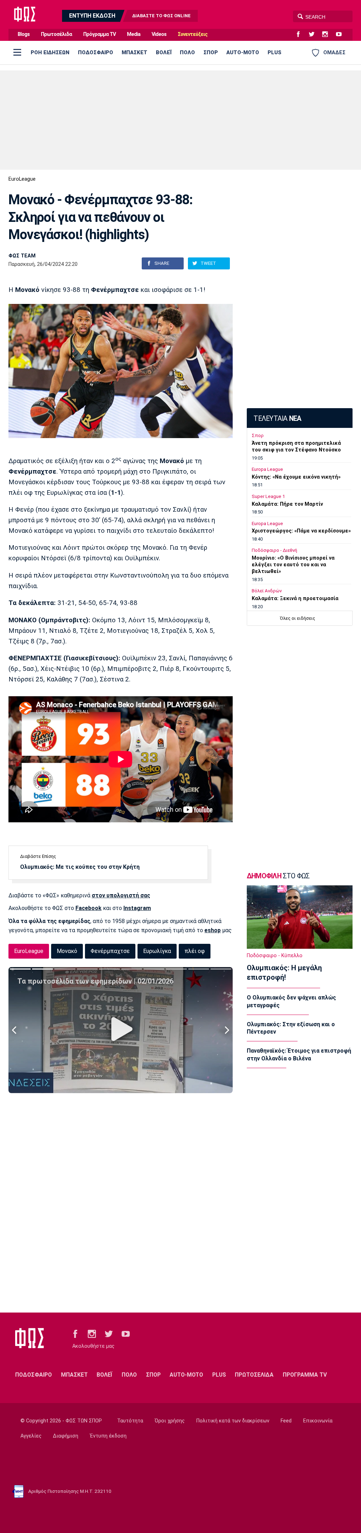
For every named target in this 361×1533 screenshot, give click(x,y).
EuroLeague (22, 179)
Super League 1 (268, 496)
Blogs (24, 34)
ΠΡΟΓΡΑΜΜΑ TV (305, 1374)
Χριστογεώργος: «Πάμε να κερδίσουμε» (301, 531)
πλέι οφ (194, 951)
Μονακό (67, 951)
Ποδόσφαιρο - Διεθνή (274, 550)
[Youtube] (341, 34)
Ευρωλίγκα (157, 951)
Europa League (267, 469)
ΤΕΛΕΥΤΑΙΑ (277, 419)
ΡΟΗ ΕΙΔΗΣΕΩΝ (50, 52)
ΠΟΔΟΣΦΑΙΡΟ (95, 52)
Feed (286, 1421)
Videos (159, 34)
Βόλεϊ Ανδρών (267, 590)
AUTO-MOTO (242, 52)
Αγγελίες (31, 1436)
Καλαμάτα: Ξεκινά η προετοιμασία (295, 599)
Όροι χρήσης (170, 1421)
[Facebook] (301, 34)
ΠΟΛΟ (187, 52)
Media (133, 34)
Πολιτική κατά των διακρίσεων (232, 1421)
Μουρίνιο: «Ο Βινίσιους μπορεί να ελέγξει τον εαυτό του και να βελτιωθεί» (293, 564)
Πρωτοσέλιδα (56, 34)
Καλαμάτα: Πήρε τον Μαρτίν (287, 504)
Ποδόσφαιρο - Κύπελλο (274, 956)
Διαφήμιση (65, 1436)
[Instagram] (328, 34)
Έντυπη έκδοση (108, 1436)
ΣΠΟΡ (210, 52)
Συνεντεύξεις (192, 34)
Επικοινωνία (317, 1421)
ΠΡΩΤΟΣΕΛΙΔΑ (254, 1374)
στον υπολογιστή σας (121, 895)
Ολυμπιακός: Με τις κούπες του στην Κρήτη (80, 867)
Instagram (137, 908)
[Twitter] (314, 34)
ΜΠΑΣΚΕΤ (134, 52)
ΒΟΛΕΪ (163, 52)
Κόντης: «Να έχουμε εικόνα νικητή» (296, 477)
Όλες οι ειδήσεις (297, 618)
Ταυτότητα (130, 1421)
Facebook (88, 908)
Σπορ (258, 435)
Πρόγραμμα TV (99, 34)
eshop (212, 930)
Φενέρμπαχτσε (110, 951)
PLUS (274, 52)
